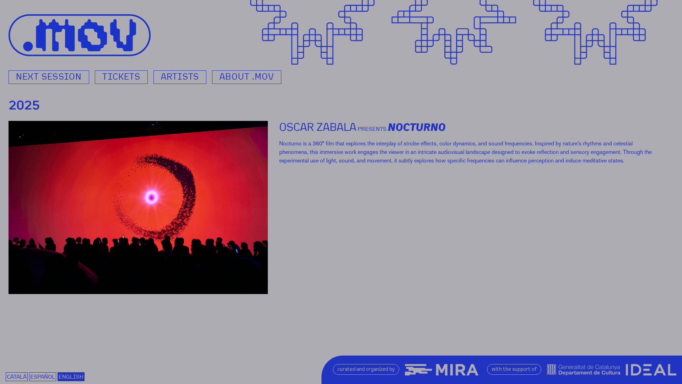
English (71, 376)
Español (42, 376)
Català (17, 376)
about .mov (247, 77)
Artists (180, 77)
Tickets (121, 77)
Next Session (49, 77)
